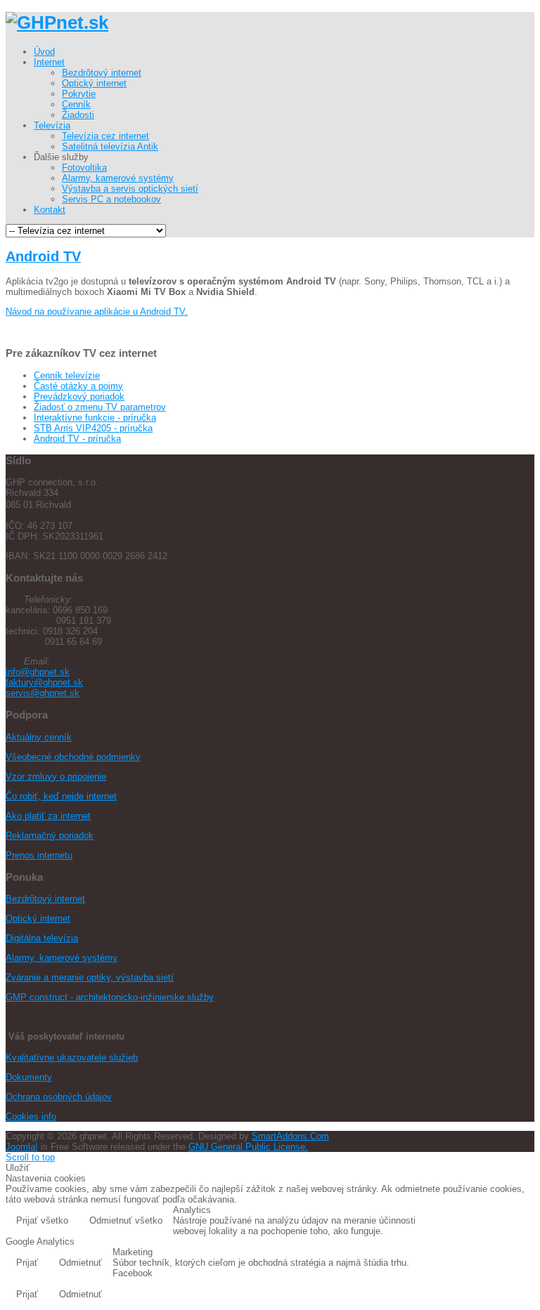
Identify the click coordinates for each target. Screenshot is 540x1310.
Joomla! (22, 1146)
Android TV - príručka (77, 438)
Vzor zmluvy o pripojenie (56, 776)
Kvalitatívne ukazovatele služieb (72, 1057)
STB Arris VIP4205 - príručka (93, 428)
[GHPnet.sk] (57, 22)
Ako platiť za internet (48, 816)
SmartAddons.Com (290, 1136)
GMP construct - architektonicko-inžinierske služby (110, 997)
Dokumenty (29, 1077)
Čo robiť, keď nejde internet (61, 796)
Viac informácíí (491, 1222)
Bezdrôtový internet (45, 898)
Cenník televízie (67, 375)
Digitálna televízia (42, 938)
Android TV (43, 256)
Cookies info (31, 1116)
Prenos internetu (39, 855)
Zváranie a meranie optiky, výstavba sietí (90, 977)
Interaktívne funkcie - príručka (95, 417)
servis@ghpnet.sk (42, 693)
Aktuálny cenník (39, 737)
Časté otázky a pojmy (78, 386)
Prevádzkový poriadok (79, 396)
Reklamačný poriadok (50, 835)
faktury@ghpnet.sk (44, 682)
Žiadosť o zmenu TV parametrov (100, 407)
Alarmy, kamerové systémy (61, 957)
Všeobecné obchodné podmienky (73, 757)
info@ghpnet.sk (38, 672)
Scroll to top (30, 1157)
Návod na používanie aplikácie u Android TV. (97, 311)
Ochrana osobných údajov (59, 1097)
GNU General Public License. (248, 1146)
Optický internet (38, 918)
